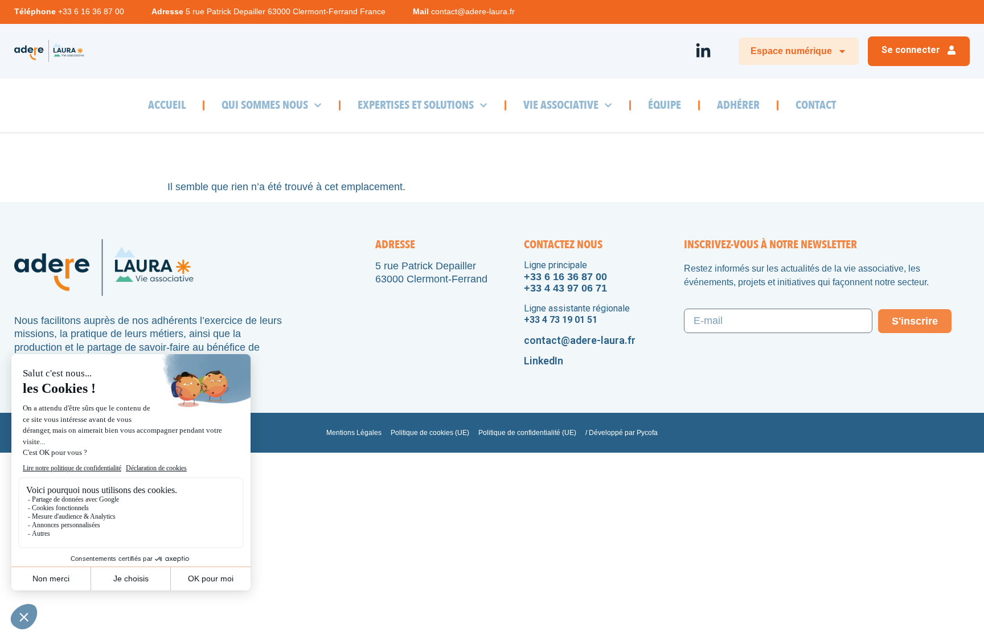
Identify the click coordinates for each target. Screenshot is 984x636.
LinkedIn (543, 361)
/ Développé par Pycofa (621, 433)
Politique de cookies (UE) (430, 433)
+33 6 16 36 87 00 (91, 11)
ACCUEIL (167, 105)
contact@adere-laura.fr (473, 11)
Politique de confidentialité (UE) (527, 433)
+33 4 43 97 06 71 (565, 288)
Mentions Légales (354, 433)
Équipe (664, 105)
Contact (816, 105)
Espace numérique (791, 51)
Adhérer (738, 105)
